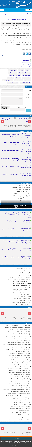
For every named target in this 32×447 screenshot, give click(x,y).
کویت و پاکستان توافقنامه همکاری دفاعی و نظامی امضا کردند (18, 378)
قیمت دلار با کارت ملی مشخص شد (23, 185)
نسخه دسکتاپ (16, 438)
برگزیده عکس (28, 238)
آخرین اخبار (28, 323)
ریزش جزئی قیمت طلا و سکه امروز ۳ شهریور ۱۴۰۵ (20, 195)
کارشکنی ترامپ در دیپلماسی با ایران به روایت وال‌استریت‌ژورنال (18, 325)
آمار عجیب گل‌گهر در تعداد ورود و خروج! (10, 229)
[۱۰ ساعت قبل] (25, 259)
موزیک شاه (21, 70)
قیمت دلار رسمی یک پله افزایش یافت (23, 199)
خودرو (30, 115)
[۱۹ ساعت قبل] (8, 428)
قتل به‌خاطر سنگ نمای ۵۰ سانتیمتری (23, 268)
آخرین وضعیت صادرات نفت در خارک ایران (22, 298)
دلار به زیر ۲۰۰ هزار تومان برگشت (23, 191)
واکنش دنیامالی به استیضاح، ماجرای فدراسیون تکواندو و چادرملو (11, 213)
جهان (27, 10)
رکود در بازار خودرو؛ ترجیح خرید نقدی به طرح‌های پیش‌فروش (24, 126)
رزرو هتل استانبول (12, 73)
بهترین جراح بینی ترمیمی (14, 75)
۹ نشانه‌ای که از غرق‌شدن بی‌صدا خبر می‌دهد (21, 281)
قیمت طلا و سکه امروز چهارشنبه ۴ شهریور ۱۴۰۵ (20, 187)
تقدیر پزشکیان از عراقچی (25, 387)
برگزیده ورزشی (28, 210)
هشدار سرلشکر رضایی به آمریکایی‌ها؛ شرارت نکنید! (20, 353)
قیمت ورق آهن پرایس (7, 80)
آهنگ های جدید (26, 78)
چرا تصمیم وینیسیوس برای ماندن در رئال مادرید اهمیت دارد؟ (18, 412)
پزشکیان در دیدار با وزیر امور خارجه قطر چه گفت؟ (20, 382)
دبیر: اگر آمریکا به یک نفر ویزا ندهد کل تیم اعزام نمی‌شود (19, 279)
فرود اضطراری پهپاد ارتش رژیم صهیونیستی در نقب (20, 374)
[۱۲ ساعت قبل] (23, 428)
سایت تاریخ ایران (12, 70)
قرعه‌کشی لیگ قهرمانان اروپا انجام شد (11, 221)
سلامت (29, 423)
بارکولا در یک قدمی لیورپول (25, 418)
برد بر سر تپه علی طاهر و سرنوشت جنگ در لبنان (20, 380)
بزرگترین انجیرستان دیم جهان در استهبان (10, 257)
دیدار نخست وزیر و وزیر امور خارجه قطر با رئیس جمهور (10, 241)
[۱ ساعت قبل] (25, 136)
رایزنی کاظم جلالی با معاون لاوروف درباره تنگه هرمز (20, 391)
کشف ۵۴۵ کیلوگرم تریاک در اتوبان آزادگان (10, 166)
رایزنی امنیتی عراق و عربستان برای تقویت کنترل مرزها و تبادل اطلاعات (16, 389)
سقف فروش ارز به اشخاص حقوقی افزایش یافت (20, 363)
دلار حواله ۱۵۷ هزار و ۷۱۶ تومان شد (23, 189)
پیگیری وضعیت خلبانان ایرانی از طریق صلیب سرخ (11, 143)
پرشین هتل (18, 78)
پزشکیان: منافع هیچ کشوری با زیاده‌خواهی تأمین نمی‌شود (19, 393)
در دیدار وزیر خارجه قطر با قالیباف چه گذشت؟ (21, 287)
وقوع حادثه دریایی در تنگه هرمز (24, 270)
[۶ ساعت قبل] (25, 152)
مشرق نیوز (20, 4)
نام (30, 90)
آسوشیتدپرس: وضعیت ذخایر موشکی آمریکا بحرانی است (19, 342)
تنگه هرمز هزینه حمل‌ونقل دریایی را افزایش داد (21, 401)
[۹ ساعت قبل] (25, 168)
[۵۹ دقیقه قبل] (25, 215)
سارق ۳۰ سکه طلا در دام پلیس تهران (9, 317)
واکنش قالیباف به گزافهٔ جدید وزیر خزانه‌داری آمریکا (20, 347)
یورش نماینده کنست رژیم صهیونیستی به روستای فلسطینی (19, 331)
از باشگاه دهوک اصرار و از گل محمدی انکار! (22, 272)
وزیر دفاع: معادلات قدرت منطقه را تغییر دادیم (21, 357)
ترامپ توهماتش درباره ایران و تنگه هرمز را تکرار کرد (20, 329)
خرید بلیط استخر (18, 80)
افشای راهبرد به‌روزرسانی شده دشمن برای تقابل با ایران (19, 372)
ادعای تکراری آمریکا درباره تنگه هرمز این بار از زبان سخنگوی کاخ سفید (16, 397)
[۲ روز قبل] (23, 120)
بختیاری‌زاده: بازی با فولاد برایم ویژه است (22, 340)
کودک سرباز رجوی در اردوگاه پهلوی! (23, 274)
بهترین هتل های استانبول (24, 73)
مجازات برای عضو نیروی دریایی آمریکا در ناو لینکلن (20, 291)
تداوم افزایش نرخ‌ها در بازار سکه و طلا (22, 197)
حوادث (29, 307)
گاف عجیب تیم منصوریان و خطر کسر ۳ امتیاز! (21, 285)
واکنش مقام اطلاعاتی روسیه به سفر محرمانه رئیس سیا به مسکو (18, 304)
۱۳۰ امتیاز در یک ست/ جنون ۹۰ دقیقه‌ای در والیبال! (20, 277)
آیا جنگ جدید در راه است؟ (25, 300)
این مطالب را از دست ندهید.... (24, 131)
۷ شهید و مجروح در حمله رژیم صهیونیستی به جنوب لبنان (19, 368)
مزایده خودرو (27, 80)
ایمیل (29, 94)
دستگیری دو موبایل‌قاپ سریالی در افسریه (21, 206)
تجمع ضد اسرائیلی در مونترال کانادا (23, 410)
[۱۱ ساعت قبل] (25, 231)
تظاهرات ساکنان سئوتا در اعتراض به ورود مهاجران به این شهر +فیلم (17, 395)
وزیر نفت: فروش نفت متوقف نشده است (22, 402)
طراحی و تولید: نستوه (16, 445)
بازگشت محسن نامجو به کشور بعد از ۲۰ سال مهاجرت (10, 151)
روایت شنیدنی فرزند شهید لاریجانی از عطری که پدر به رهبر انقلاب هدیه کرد (15, 337)
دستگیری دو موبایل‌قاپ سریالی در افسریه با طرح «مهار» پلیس (10, 159)
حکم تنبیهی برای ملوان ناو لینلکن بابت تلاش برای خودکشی (19, 370)
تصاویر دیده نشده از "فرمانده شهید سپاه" (22, 296)
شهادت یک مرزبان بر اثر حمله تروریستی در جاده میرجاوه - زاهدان (10, 135)
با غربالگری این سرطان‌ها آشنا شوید (9, 433)
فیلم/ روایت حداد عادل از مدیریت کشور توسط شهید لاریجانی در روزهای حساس (17, 345)
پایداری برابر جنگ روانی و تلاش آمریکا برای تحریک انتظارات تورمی (17, 383)
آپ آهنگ (28, 70)
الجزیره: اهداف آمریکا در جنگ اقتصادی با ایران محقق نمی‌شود (18, 416)
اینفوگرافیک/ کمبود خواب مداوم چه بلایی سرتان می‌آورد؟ (24, 433)
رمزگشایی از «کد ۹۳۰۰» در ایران (23, 294)
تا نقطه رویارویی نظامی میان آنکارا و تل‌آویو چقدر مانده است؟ (18, 289)
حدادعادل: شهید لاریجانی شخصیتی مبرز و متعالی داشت (19, 355)
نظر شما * (28, 98)
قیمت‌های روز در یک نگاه (26, 183)
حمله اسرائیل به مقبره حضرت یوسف (16, 19)
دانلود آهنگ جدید (26, 75)
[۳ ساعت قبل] (25, 144)
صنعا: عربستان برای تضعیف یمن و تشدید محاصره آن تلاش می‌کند (17, 327)
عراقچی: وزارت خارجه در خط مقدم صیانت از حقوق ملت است (18, 359)
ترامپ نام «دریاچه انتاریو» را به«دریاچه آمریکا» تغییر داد (19, 333)
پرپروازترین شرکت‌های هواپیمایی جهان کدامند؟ (21, 302)
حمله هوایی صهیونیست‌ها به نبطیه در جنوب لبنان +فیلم (19, 419)
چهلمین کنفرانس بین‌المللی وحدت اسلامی (10, 249)
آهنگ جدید (10, 78)
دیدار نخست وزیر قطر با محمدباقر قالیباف (22, 361)
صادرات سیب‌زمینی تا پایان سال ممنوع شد (10, 174)
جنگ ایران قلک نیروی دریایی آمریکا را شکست (21, 338)
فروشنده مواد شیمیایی (25, 82)
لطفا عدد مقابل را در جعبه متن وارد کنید (23, 107)
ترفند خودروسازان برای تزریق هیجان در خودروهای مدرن (10, 126)
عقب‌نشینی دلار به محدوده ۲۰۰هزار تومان (22, 193)
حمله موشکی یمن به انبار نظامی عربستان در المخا (20, 406)
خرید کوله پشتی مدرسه (13, 82)
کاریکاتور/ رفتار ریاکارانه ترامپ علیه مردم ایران (21, 283)
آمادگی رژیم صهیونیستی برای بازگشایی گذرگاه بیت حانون (19, 399)
